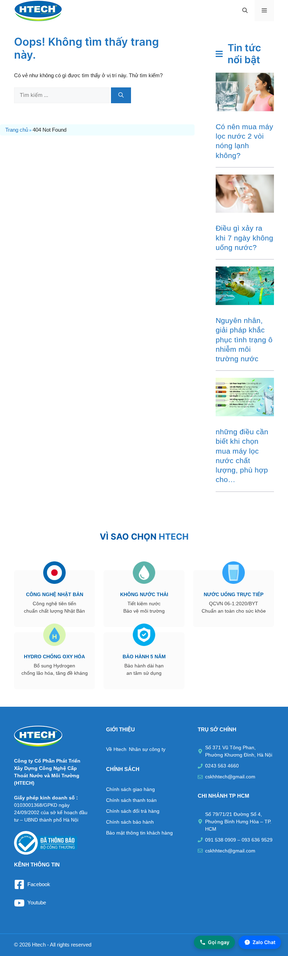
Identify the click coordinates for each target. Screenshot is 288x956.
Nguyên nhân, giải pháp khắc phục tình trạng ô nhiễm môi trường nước (244, 339)
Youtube (36, 902)
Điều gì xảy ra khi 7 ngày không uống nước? (244, 237)
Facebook (38, 884)
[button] (245, 10)
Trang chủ (16, 130)
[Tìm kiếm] (121, 95)
